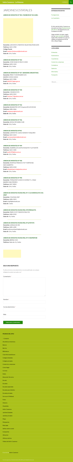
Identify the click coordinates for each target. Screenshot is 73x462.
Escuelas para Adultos (9, 390)
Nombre (6, 299)
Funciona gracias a (7, 459)
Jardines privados (7, 415)
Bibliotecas (6, 351)
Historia (5, 403)
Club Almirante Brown (9, 354)
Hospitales (6, 406)
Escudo (5, 380)
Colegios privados (8, 361)
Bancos (5, 345)
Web (4, 314)
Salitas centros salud (8, 428)
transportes (6, 432)
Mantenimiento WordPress (17, 459)
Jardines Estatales (7, 412)
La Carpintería (55, 18)
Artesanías (54, 52)
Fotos (4, 399)
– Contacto (65, 2)
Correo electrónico (9, 307)
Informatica (54, 71)
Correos (5, 370)
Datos (4, 374)
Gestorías (54, 68)
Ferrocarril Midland (8, 396)
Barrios (5, 348)
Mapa (4, 419)
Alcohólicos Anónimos (9, 341)
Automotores (55, 55)
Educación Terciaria (8, 377)
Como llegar (6, 367)
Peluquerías (6, 422)
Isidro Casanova (7, 409)
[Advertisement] (18, 30)
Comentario (7, 276)
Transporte (54, 75)
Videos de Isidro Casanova (10, 441)
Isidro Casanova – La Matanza (13, 2)
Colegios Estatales (8, 358)
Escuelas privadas (7, 393)
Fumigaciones (55, 15)
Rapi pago (5, 425)
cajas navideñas (59, 36)
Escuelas (5, 383)
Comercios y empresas (57, 62)
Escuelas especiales (8, 386)
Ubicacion (5, 435)
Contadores (54, 65)
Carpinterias (54, 59)
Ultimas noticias (7, 438)
